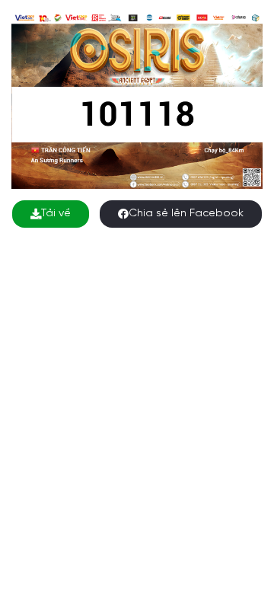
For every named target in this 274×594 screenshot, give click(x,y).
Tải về (56, 213)
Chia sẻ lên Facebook (186, 213)
